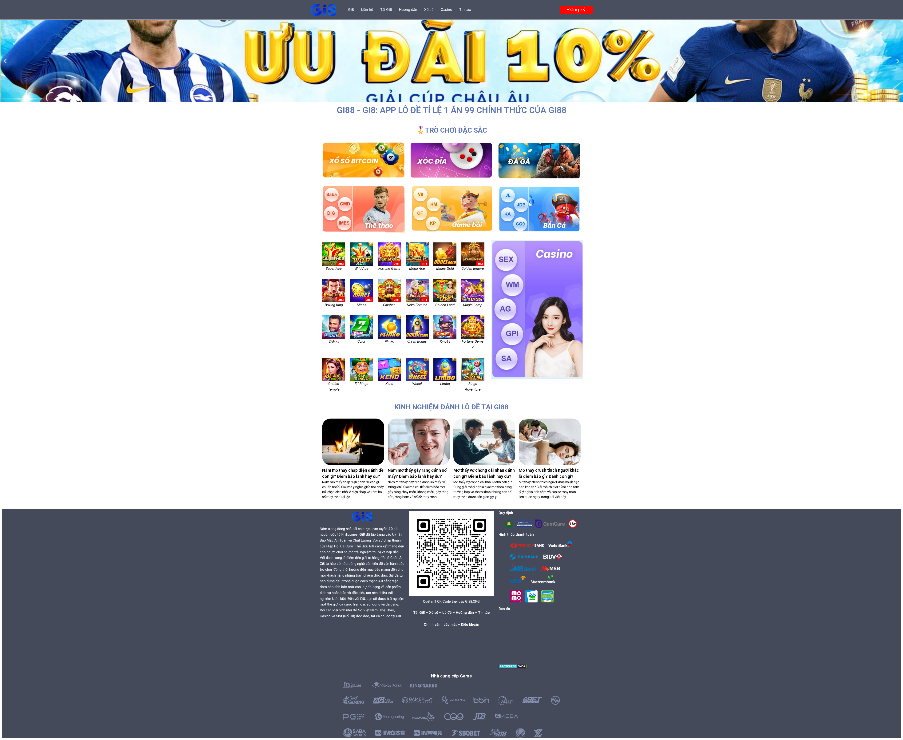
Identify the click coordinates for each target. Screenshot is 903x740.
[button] (576, 10)
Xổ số (429, 9)
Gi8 (351, 9)
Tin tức (465, 9)
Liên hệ (367, 9)
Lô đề (447, 612)
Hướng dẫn (408, 9)
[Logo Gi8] (362, 516)
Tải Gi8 (386, 9)
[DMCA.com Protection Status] (513, 666)
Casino (446, 9)
